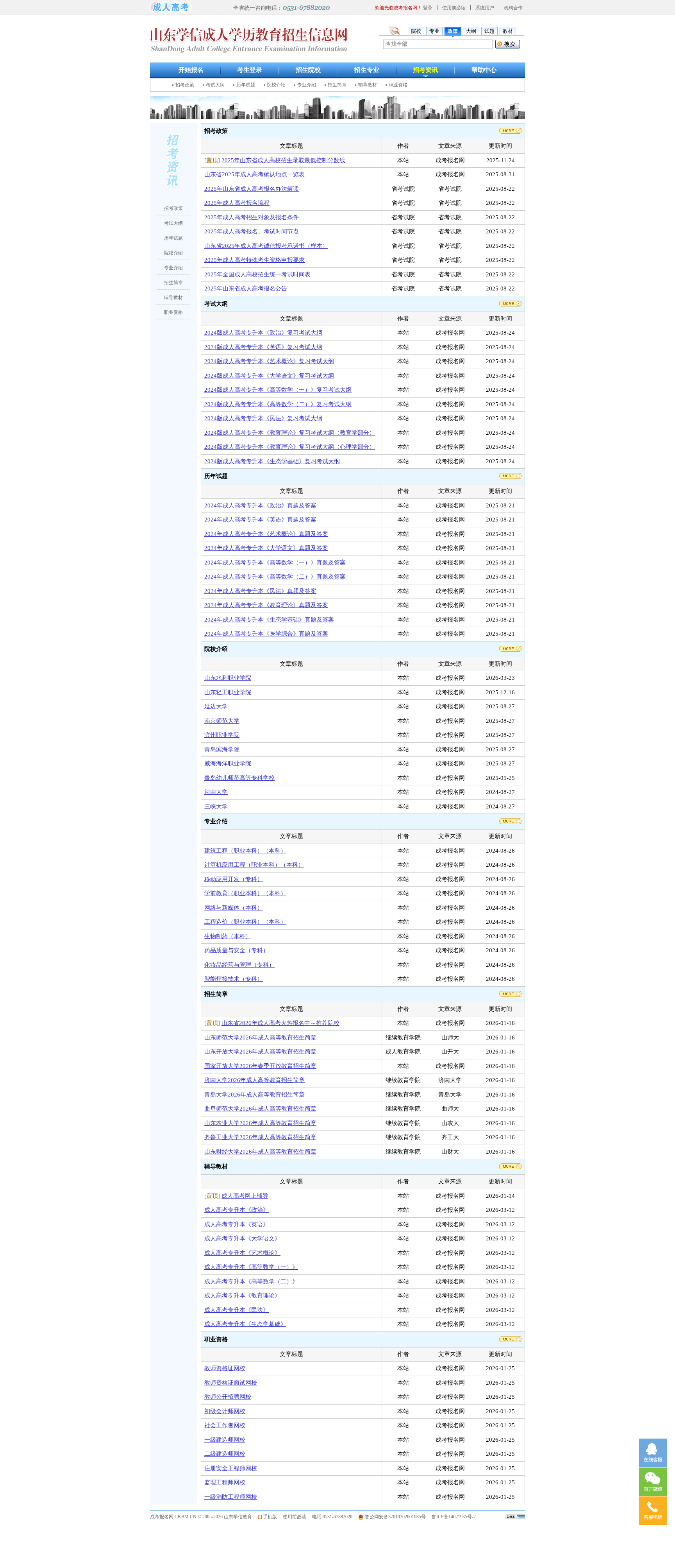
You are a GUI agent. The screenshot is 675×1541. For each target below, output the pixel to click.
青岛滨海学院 (221, 749)
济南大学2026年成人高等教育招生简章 (254, 1080)
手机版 (270, 1516)
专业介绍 (306, 85)
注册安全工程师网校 (230, 1468)
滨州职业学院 (221, 735)
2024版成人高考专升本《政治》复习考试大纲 (263, 333)
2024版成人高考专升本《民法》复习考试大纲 (263, 418)
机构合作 (513, 8)
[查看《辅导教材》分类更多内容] (510, 1166)
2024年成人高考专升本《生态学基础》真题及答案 (269, 619)
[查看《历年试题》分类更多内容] (510, 475)
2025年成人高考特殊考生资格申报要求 (254, 260)
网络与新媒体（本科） (233, 908)
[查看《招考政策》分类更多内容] (510, 130)
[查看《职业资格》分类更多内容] (510, 1338)
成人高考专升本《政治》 (236, 1210)
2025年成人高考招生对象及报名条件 (251, 217)
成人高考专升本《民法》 (236, 1310)
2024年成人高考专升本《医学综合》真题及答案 (266, 634)
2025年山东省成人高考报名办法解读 (251, 189)
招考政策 (184, 85)
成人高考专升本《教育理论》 (242, 1295)
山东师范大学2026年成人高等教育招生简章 (260, 1037)
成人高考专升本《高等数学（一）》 (251, 1267)
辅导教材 (367, 85)
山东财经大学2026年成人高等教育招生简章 (260, 1152)
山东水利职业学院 (227, 678)
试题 (489, 31)
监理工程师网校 (224, 1482)
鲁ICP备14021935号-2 (454, 1516)
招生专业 (366, 69)
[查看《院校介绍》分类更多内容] (510, 648)
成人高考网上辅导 (244, 1196)
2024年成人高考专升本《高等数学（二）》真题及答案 (275, 576)
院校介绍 (276, 85)
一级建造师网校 (224, 1440)
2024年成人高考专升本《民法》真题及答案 (260, 591)
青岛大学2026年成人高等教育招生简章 (254, 1094)
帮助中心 (483, 69)
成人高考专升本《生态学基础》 (245, 1324)
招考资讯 (425, 69)
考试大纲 (215, 85)
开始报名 (191, 69)
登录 (427, 8)
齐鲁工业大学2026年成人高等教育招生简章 (260, 1137)
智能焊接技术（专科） (233, 979)
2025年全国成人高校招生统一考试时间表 (257, 274)
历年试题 (245, 85)
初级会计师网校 (224, 1411)
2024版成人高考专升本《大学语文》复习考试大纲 (269, 376)
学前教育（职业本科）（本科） (245, 893)
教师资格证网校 (224, 1368)
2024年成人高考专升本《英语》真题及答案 (260, 519)
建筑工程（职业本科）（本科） (245, 851)
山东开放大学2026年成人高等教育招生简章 (260, 1051)
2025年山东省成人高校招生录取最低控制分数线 (283, 160)
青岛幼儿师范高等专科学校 (239, 778)
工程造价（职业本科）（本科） (245, 922)
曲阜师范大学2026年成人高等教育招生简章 (260, 1109)
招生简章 (337, 85)
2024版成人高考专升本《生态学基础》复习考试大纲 (272, 461)
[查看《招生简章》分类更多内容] (510, 993)
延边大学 (216, 706)
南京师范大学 (221, 721)
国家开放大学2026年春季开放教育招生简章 (260, 1066)
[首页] (171, 6)
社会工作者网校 (224, 1425)
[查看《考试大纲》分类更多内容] (510, 302)
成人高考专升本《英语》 (236, 1224)
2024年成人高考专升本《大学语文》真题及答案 (266, 548)
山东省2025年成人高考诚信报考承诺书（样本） (266, 246)
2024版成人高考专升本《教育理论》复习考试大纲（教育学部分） (289, 433)
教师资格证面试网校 (230, 1383)
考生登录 (249, 69)
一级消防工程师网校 (230, 1497)
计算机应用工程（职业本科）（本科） (254, 865)
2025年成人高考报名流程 (237, 203)
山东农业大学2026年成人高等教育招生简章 (260, 1123)
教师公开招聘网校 (227, 1397)
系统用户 (484, 8)
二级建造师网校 (224, 1454)
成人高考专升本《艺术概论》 (242, 1253)
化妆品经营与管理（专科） (239, 965)
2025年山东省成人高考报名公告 (245, 288)
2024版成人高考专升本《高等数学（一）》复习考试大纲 (278, 390)
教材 (508, 31)
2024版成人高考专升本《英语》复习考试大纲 (263, 347)
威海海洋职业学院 (227, 763)
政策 (453, 31)
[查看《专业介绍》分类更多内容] (510, 820)
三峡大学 (216, 806)
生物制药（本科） (227, 936)
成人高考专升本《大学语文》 (242, 1238)
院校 (416, 31)
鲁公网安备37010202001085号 (395, 1516)
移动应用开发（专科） (233, 879)
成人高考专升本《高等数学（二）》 (251, 1281)
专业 (434, 31)
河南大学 (216, 792)
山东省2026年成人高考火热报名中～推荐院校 (280, 1023)
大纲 (471, 31)
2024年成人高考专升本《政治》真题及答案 (260, 505)
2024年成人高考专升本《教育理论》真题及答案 (266, 605)
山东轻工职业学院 (227, 692)
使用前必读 (454, 8)
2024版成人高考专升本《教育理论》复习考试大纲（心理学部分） (289, 447)
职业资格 (398, 85)
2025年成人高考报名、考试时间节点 (251, 231)
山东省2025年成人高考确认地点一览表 (254, 174)
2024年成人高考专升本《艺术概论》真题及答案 (266, 534)
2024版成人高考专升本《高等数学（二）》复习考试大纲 (278, 404)
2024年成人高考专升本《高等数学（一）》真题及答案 (275, 562)
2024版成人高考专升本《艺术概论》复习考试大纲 (269, 361)
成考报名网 (161, 1516)
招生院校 (308, 69)
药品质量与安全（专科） (236, 950)
